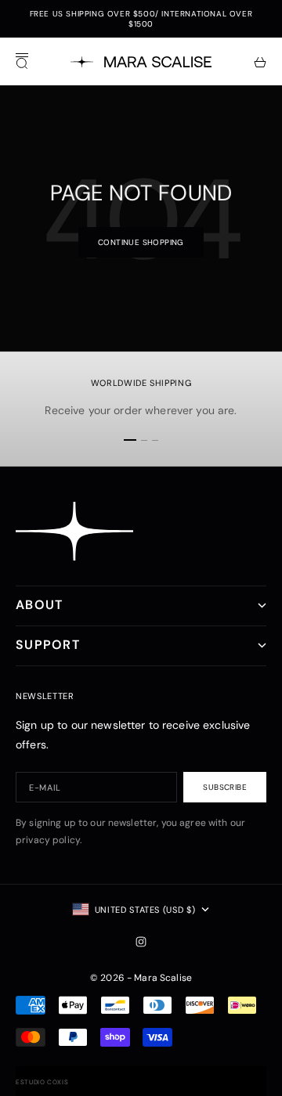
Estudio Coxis (42, 1082)
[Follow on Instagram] (141, 942)
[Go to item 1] (130, 440)
